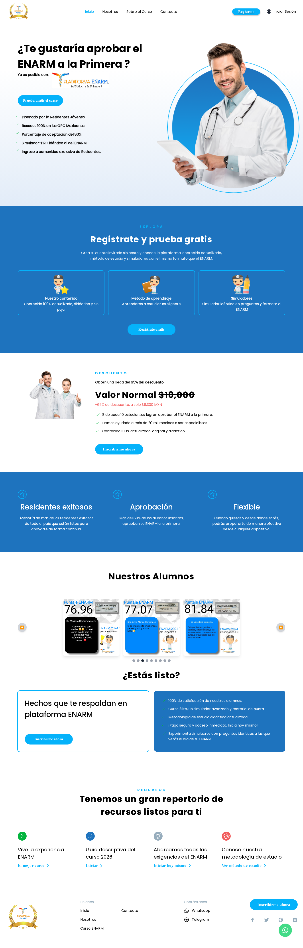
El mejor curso (31, 865)
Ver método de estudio (242, 865)
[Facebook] (252, 919)
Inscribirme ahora (119, 449)
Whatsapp (201, 910)
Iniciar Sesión (284, 11)
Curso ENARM (92, 928)
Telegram (200, 919)
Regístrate (246, 12)
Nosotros (110, 11)
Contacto (168, 11)
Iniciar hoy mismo (170, 865)
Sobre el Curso (139, 11)
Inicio (89, 11)
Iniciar (92, 865)
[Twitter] (266, 919)
